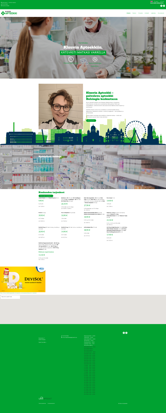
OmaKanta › (44, 163)
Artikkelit (147, 13)
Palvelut (134, 13)
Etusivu (128, 13)
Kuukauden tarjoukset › (46, 162)
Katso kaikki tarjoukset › (46, 195)
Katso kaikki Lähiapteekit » (157, 3)
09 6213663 (5, 4)
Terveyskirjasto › (45, 167)
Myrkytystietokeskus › (46, 170)
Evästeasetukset (51, 403)
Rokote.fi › (43, 171)
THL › (42, 174)
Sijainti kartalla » (42, 342)
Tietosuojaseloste (42, 403)
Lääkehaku (153, 13)
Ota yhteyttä (161, 13)
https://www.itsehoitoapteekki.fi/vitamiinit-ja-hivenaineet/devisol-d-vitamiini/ (18, 293)
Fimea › (43, 173)
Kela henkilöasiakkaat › (46, 176)
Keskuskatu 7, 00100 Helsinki (9, 2)
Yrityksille (140, 13)
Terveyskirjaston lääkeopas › (47, 168)
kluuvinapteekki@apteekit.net (70, 337)
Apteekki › (43, 165)
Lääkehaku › (44, 160)
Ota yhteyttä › (91, 120)
